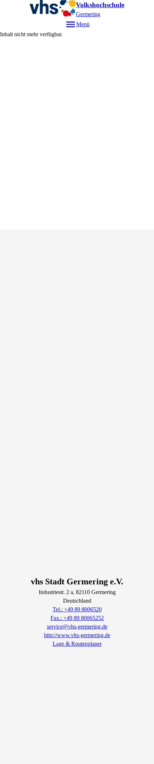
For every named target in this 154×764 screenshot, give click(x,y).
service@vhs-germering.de (77, 626)
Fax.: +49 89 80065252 (77, 618)
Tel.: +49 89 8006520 (77, 609)
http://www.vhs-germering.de (77, 635)
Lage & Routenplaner (77, 644)
